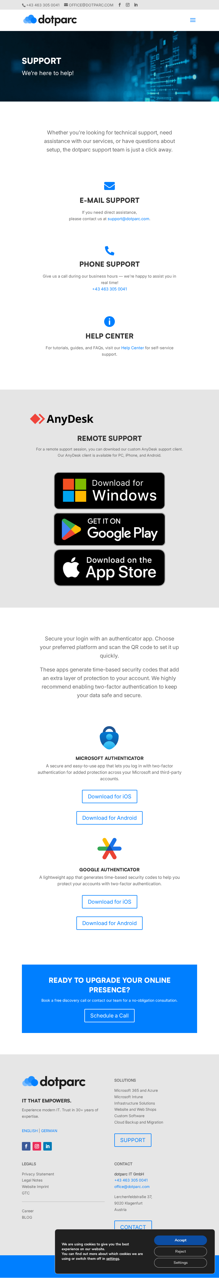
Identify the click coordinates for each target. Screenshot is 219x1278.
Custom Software (129, 1115)
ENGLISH (30, 1130)
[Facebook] (120, 5)
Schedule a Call (109, 1015)
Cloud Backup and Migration (138, 1122)
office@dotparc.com (132, 1186)
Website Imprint (35, 1186)
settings (112, 1258)
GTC (26, 1193)
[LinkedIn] (136, 5)
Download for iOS (109, 796)
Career (28, 1211)
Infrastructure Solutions (134, 1103)
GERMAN (49, 1130)
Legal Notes (32, 1180)
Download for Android (109, 818)
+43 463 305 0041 (109, 289)
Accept (180, 1240)
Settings (181, 1262)
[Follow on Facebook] (26, 1146)
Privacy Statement (38, 1174)
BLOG (27, 1217)
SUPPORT (133, 1140)
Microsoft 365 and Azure (136, 1090)
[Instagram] (128, 5)
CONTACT (133, 1227)
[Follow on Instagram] (37, 1146)
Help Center (132, 347)
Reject (180, 1251)
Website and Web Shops (135, 1109)
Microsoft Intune (128, 1096)
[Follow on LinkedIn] (47, 1146)
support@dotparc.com (128, 218)
